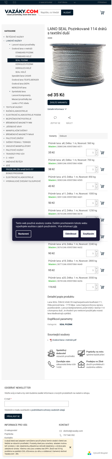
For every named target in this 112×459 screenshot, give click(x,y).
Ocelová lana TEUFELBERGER (25, 80)
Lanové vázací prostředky (23, 45)
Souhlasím (88, 233)
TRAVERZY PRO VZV (15, 154)
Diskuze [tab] (63, 136)
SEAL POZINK (21, 60)
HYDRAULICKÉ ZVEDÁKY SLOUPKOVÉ (23, 181)
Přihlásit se (13, 416)
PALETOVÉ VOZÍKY (14, 150)
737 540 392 (69, 435)
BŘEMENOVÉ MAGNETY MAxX (20, 134)
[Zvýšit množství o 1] (96, 151)
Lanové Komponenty (21, 95)
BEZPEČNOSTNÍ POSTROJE (18, 119)
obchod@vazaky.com (73, 431)
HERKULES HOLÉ (23, 68)
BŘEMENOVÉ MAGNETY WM (19, 123)
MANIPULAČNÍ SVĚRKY (16, 130)
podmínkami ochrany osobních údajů (48, 410)
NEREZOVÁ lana (19, 87)
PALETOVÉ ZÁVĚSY (14, 138)
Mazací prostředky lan (22, 99)
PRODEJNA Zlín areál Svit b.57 (19, 169)
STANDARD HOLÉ (23, 56)
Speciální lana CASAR (21, 76)
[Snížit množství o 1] (96, 154)
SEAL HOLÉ (20, 72)
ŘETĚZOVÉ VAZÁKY (15, 37)
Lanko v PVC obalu (20, 103)
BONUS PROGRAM (14, 173)
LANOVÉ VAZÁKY (14, 41)
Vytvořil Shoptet (100, 453)
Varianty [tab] (53, 136)
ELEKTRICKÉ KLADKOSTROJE (19, 177)
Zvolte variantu (58, 102)
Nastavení (23, 233)
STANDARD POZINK (24, 52)
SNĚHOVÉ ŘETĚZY (14, 162)
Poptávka (62, 2)
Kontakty (9, 438)
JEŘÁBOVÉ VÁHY (14, 126)
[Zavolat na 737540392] (9, 2)
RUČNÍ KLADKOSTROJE (17, 111)
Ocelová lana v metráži (22, 48)
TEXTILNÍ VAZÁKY (14, 107)
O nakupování (45, 2)
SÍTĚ (8, 165)
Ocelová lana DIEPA (20, 84)
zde (75, 226)
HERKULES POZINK (24, 64)
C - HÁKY (10, 158)
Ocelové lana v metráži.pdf (64, 340)
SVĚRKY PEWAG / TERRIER (18, 142)
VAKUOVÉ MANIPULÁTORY (18, 146)
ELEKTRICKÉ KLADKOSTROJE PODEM (23, 115)
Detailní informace (56, 109)
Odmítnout (70, 233)
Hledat (67, 12)
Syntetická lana (19, 91)
